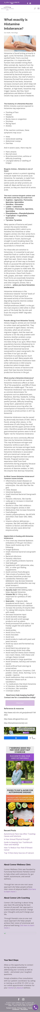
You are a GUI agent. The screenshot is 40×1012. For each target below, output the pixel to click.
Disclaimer (24, 1009)
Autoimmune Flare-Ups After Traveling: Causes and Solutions (20, 835)
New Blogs (14, 33)
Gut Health (7, 33)
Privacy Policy (21, 1008)
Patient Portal (11, 1008)
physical (19, 988)
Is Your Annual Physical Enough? (17, 839)
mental (11, 988)
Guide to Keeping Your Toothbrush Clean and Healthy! (18, 843)
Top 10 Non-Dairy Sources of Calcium (19, 853)
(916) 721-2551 (15, 3)
